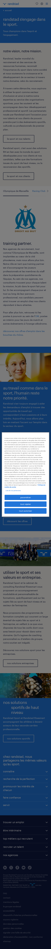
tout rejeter (25, 504)
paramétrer (25, 497)
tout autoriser (25, 511)
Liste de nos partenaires (13, 490)
